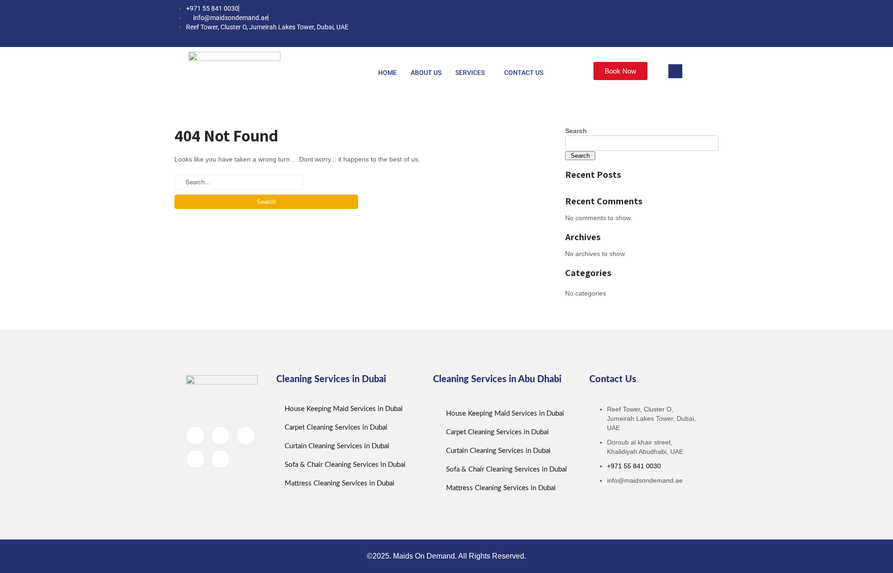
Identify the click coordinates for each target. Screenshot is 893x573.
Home (387, 72)
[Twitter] (641, 23)
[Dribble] (679, 23)
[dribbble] (195, 459)
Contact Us (523, 72)
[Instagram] (697, 23)
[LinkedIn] (660, 23)
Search (576, 131)
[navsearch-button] (675, 71)
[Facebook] (623, 23)
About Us (426, 72)
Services (470, 72)
